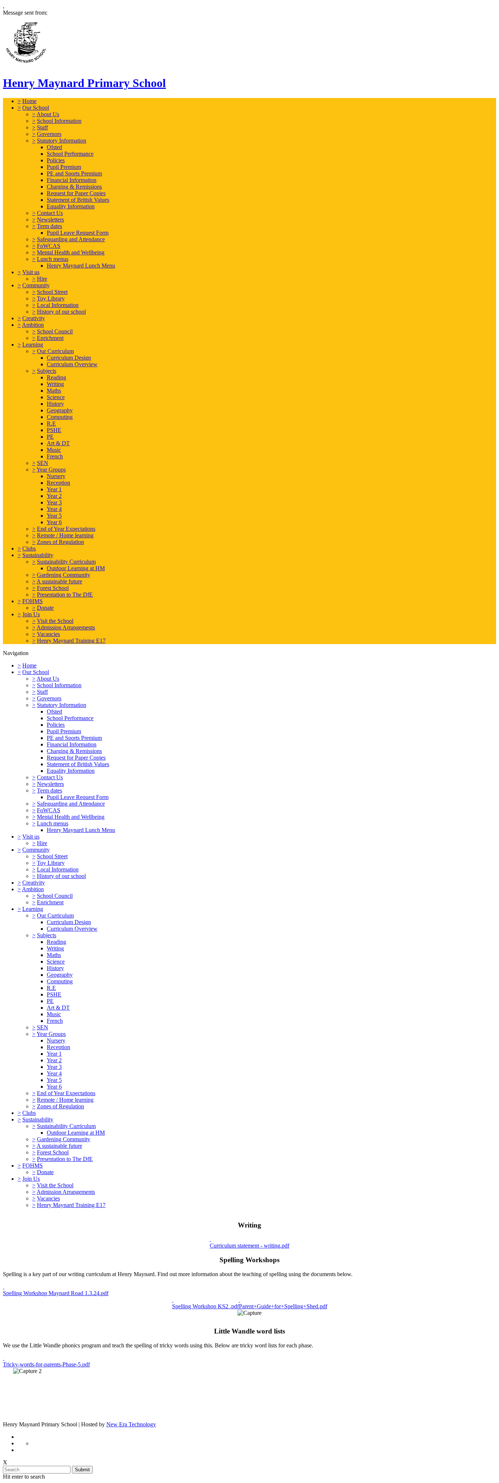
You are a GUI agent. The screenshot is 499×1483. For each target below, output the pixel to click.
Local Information (58, 305)
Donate (45, 608)
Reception (58, 483)
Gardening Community (63, 575)
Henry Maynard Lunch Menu (81, 265)
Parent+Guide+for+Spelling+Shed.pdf (283, 1306)
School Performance (70, 154)
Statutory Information (61, 140)
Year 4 (54, 509)
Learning (32, 344)
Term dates (49, 226)
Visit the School (55, 621)
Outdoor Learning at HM (76, 568)
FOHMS (32, 601)
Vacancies (48, 634)
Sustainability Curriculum (66, 562)
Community (36, 285)
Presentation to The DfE (65, 594)
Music (54, 450)
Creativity (33, 318)
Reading (56, 377)
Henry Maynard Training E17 (71, 641)
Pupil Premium (64, 167)
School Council (55, 331)
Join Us (31, 614)
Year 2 (54, 496)
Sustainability (37, 555)
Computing (60, 417)
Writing (55, 384)
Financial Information (71, 180)
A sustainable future (59, 581)
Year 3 (54, 502)
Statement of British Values (78, 200)
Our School (35, 108)
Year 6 (54, 522)
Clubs (29, 548)
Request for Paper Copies (76, 193)
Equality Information (71, 206)
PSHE (54, 430)
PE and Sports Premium (74, 173)
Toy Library (51, 298)
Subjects (46, 371)
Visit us (30, 272)
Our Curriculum (55, 351)
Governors (49, 134)
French (55, 456)
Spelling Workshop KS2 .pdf (205, 1306)
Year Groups (51, 469)
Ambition (33, 325)
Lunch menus (52, 259)
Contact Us (50, 213)
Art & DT (58, 443)
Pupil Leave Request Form (77, 233)
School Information (59, 121)
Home (29, 101)
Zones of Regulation (60, 542)
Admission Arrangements (66, 627)
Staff (42, 127)
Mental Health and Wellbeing (70, 252)
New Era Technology (131, 1424)
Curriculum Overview (72, 364)
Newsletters (50, 219)
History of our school (61, 312)
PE (50, 437)
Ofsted (54, 147)
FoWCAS (48, 246)
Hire (42, 279)
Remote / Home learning (65, 535)
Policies (56, 160)
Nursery (56, 476)
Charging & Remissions (74, 187)
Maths (54, 390)
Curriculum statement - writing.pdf (249, 1245)
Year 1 (54, 489)
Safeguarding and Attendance (71, 239)
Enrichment (50, 338)
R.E (51, 423)
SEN (42, 463)
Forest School (53, 588)
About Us (48, 114)
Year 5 (54, 515)
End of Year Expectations (66, 529)
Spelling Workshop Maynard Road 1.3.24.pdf (55, 1293)
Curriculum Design (69, 358)
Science (56, 397)
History (55, 404)
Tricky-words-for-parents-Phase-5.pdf (46, 1364)
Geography (60, 410)
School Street (52, 292)
